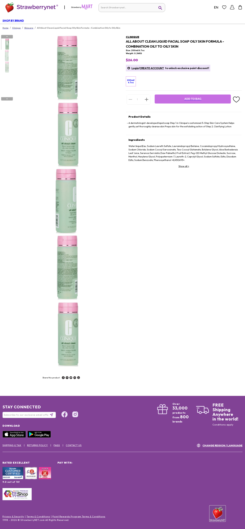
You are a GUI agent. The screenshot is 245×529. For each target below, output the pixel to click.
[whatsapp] (78, 378)
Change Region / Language (222, 445)
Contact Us (74, 445)
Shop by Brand (13, 20)
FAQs (57, 445)
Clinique (132, 37)
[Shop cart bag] (240, 7)
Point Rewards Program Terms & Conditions (78, 516)
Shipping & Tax (11, 445)
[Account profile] (232, 7)
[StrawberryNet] (30, 7)
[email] (74, 378)
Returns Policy (37, 445)
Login (135, 68)
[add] (146, 99)
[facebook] (63, 378)
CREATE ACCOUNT (152, 68)
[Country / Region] (216, 7)
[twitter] (71, 378)
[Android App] (40, 436)
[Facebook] (64, 415)
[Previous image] (7, 36)
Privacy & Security (13, 516)
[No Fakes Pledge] (45, 476)
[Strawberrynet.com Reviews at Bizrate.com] (12, 478)
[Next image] (7, 99)
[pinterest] (67, 378)
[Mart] (81, 8)
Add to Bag (192, 99)
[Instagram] (75, 415)
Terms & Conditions (38, 516)
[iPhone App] (15, 436)
